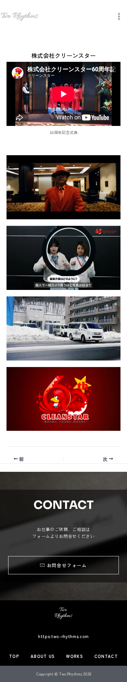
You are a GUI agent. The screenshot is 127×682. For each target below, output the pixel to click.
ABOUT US (43, 656)
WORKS (74, 656)
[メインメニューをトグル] (119, 16)
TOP (14, 656)
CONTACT (106, 656)
